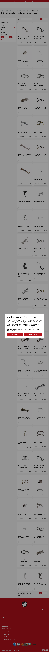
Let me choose (15, 334)
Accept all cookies (33, 334)
